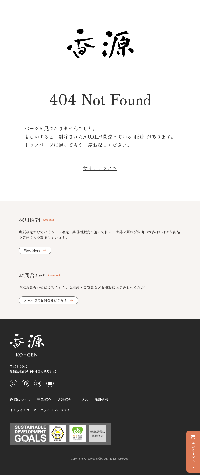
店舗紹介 (64, 399)
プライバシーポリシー (57, 410)
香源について (20, 399)
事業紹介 (44, 399)
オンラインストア (23, 410)
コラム (83, 399)
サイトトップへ (100, 167)
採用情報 (101, 399)
